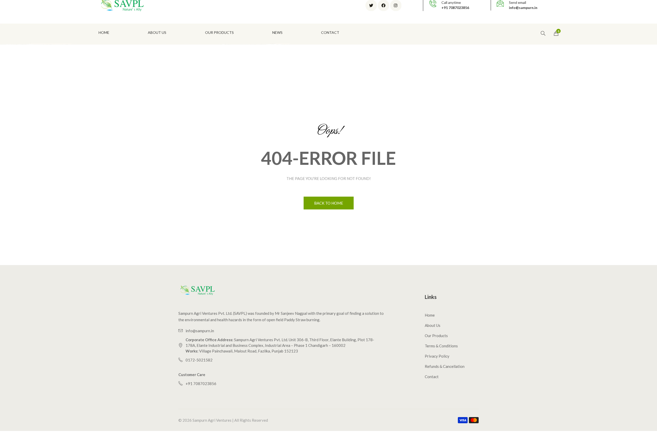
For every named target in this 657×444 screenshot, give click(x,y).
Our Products (436, 335)
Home (430, 315)
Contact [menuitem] (330, 32)
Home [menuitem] (104, 32)
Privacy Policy (437, 356)
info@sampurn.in (523, 7)
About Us (432, 325)
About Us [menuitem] (157, 32)
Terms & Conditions (441, 346)
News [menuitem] (277, 32)
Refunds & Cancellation (445, 366)
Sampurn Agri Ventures (211, 420)
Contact (432, 376)
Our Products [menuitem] (219, 32)
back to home (328, 203)
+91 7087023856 (455, 7)
